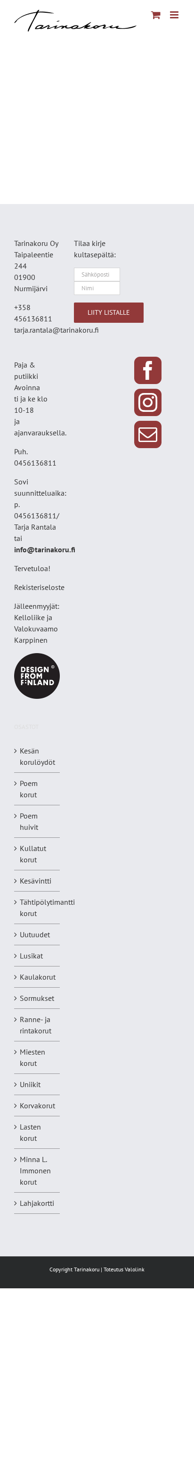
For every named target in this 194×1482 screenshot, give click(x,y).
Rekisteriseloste (39, 587)
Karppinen (31, 640)
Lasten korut (30, 1132)
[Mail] (148, 434)
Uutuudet (35, 934)
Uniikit (30, 1084)
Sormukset (37, 998)
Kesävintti (35, 880)
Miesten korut (32, 1057)
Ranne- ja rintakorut (35, 1025)
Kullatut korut (33, 853)
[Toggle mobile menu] (175, 15)
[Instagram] (148, 402)
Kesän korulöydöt (37, 756)
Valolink (135, 1269)
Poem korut (29, 788)
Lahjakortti (37, 1203)
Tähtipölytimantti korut (47, 907)
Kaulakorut (38, 977)
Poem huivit (29, 821)
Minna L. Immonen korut (35, 1170)
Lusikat (31, 955)
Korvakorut (37, 1105)
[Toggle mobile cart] (156, 15)
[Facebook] (148, 370)
